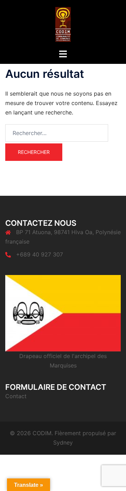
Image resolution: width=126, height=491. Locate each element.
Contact (16, 396)
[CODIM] (63, 23)
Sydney (63, 442)
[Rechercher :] (56, 133)
